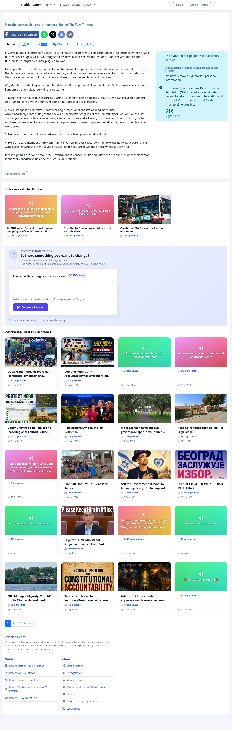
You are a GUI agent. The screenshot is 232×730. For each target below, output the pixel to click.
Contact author (16, 173)
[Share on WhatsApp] (44, 34)
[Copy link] (70, 34)
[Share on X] (52, 34)
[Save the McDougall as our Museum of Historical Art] (87, 217)
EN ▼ (52, 4)
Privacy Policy (85, 44)
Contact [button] (88, 4)
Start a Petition (199, 4)
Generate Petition (32, 307)
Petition (12, 44)
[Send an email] (61, 34)
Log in (180, 4)
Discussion (64, 44)
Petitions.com (31, 4)
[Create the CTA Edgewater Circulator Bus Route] (144, 217)
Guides (10, 659)
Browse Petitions (70, 4)
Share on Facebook (24, 34)
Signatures (36, 44)
